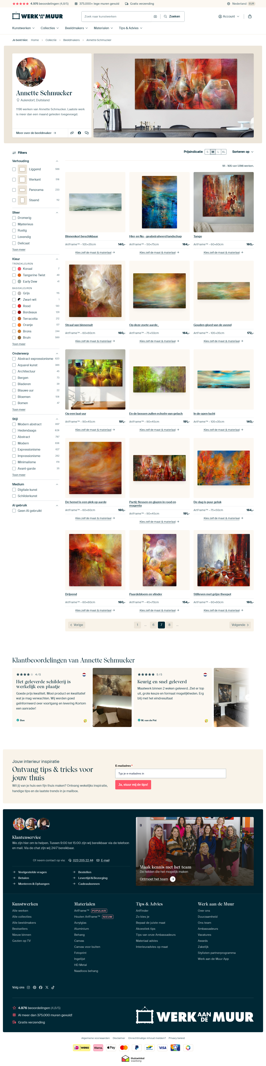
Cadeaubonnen (89, 884)
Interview (87, 133)
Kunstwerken (21, 28)
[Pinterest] (35, 987)
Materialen (101, 28)
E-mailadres (123, 765)
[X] (47, 987)
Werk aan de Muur (216, 904)
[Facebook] (41, 987)
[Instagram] (28, 987)
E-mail (105, 860)
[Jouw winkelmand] (250, 16)
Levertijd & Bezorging (92, 878)
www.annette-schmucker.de (72, 133)
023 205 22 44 (83, 860)
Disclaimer (119, 1038)
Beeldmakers (74, 28)
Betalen (23, 878)
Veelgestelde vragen (32, 872)
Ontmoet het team (154, 879)
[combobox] (116, 16)
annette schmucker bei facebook (80, 133)
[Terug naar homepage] (37, 15)
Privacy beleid (177, 1038)
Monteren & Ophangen (33, 884)
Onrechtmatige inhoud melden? (147, 1038)
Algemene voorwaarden (95, 1038)
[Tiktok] (53, 987)
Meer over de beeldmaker (34, 133)
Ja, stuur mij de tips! (133, 784)
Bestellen (84, 872)
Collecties (48, 28)
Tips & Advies (128, 28)
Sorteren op (240, 151)
